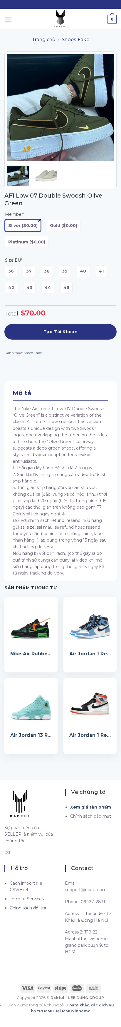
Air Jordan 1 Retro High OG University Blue (90, 654)
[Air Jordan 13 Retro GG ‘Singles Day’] (31, 705)
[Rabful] (60, 19)
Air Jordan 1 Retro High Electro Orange (90, 735)
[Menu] (8, 19)
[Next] (104, 107)
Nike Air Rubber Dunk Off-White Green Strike (31, 654)
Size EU (13, 260)
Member (14, 214)
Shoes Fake (75, 39)
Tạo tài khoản (60, 331)
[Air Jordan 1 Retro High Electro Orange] (90, 705)
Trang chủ (44, 39)
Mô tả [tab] (22, 393)
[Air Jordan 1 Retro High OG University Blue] (90, 623)
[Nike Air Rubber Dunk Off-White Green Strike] (31, 623)
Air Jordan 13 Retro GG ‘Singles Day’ (31, 735)
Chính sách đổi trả (28, 908)
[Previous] (16, 107)
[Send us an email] (8, 853)
